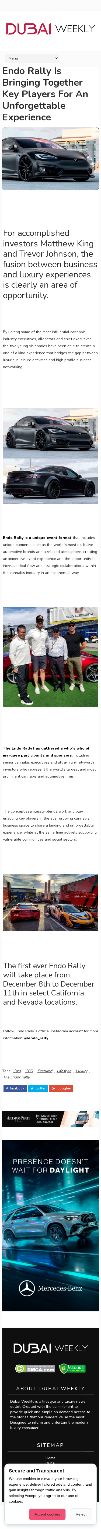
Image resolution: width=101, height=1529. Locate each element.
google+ (64, 1088)
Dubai (50, 1463)
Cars (17, 1071)
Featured (44, 1071)
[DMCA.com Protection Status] (35, 1368)
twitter (40, 1088)
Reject (81, 1514)
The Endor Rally (16, 1077)
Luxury (81, 1071)
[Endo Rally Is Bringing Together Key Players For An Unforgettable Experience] (50, 158)
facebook (16, 1088)
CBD (29, 1071)
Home (50, 1458)
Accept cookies (47, 1514)
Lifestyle (64, 1071)
